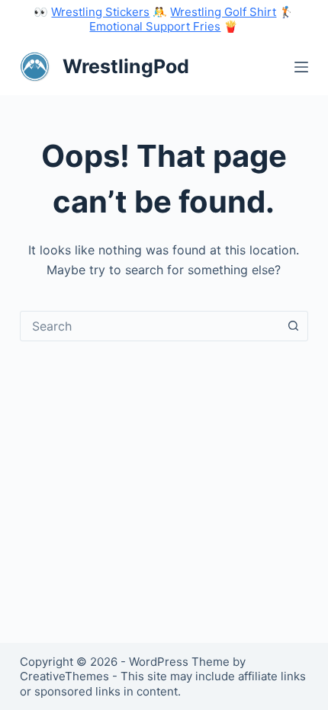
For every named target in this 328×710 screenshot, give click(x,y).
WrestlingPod (126, 66)
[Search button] (292, 326)
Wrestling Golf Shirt (223, 12)
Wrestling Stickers (100, 12)
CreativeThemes (64, 676)
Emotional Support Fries (154, 26)
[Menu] (301, 67)
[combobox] (149, 326)
